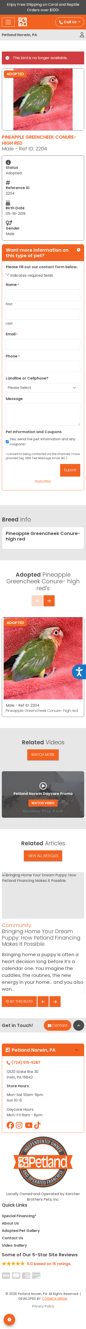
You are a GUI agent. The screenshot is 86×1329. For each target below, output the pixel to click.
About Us (10, 1223)
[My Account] (82, 34)
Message (14, 398)
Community (16, 925)
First (9, 304)
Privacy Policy (43, 1306)
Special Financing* (19, 1216)
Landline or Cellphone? (27, 378)
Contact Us (12, 1238)
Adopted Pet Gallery (21, 1230)
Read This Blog (19, 1001)
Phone (13, 356)
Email (12, 334)
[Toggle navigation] (8, 22)
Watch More (43, 754)
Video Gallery (14, 1245)
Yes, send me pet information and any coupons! (42, 442)
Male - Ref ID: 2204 (22, 705)
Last (9, 323)
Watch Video (43, 803)
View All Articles (43, 855)
